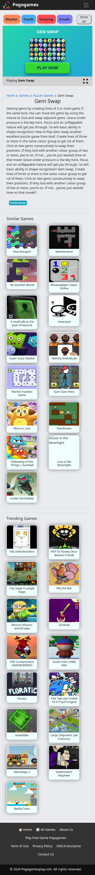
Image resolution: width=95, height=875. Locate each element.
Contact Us (46, 854)
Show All (84, 19)
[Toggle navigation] (86, 5)
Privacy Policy (42, 846)
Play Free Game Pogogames (45, 838)
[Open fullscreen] (85, 81)
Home (10, 95)
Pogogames (25, 5)
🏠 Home (25, 829)
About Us (66, 829)
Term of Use (19, 846)
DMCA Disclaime (69, 846)
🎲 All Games (45, 829)
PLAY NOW (47, 68)
